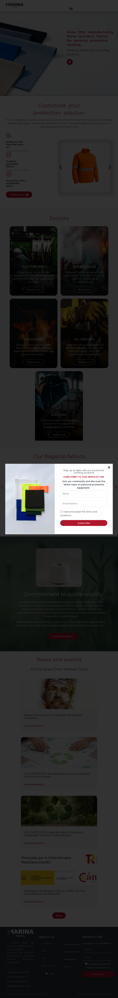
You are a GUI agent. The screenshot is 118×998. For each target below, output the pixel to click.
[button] (109, 467)
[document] (59, 499)
